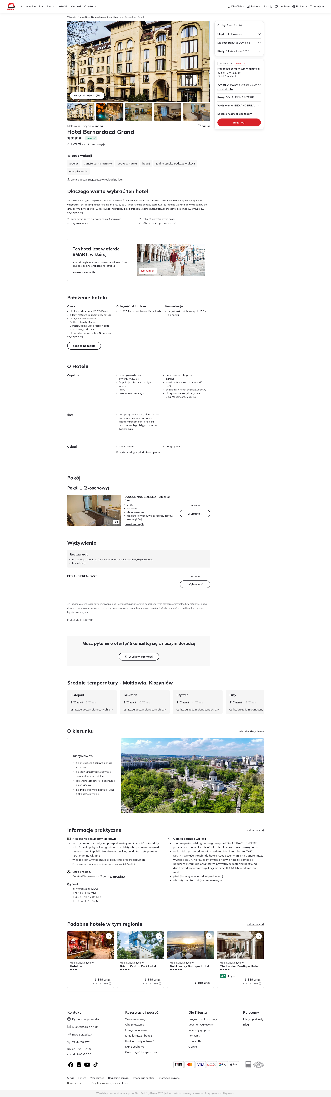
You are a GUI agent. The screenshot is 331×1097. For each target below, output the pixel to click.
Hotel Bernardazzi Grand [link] (131, 17)
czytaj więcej (75, 212)
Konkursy (194, 1035)
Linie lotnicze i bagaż (138, 1035)
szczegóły (245, 113)
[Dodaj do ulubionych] (109, 936)
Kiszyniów (112, 17)
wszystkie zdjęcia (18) (87, 95)
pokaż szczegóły (134, 524)
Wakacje (71, 17)
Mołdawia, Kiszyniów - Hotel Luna (86, 933)
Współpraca (97, 1078)
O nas (70, 1078)
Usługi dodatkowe (136, 1030)
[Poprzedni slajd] (71, 510)
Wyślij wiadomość (141, 656)
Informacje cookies (143, 1078)
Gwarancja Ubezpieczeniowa (143, 1052)
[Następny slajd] (116, 510)
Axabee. (126, 1083)
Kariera (82, 1078)
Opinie (192, 1046)
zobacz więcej (255, 830)
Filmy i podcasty (253, 1019)
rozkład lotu (225, 89)
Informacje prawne (169, 1078)
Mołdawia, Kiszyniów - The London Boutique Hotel (237, 934)
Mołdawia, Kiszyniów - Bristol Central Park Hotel (138, 934)
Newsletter (195, 1041)
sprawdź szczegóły (84, 272)
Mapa (99, 126)
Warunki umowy (135, 1019)
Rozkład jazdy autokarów (141, 1041)
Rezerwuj (239, 122)
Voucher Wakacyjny (201, 1024)
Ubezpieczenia (134, 1024)
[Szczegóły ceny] (103, 144)
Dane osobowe (134, 1046)
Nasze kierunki (85, 17)
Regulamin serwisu (118, 1078)
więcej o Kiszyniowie (251, 731)
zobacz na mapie (84, 345)
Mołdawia (100, 17)
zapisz (206, 126)
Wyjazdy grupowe (199, 1030)
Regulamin (228, 1093)
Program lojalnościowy (202, 1019)
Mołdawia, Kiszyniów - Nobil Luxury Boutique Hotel (187, 934)
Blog (246, 1024)
